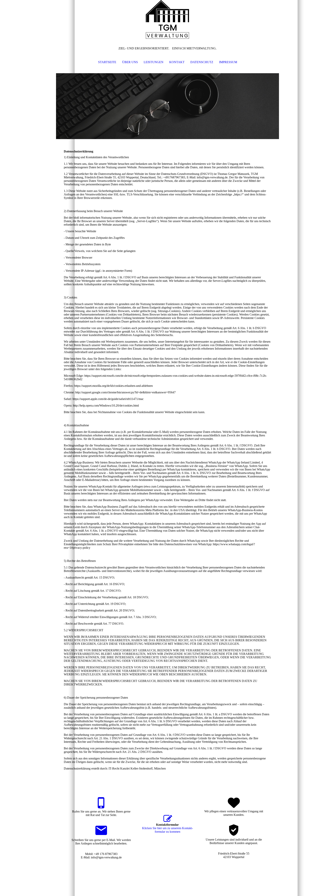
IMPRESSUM (228, 62)
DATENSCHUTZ (201, 62)
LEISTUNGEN (153, 62)
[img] (167, 19)
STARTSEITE (107, 62)
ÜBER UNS (130, 62)
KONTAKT (177, 62)
